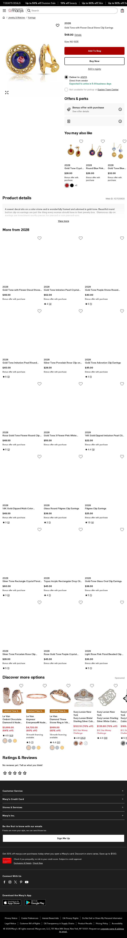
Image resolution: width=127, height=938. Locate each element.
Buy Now (94, 61)
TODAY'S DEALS (12, 3)
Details (78, 35)
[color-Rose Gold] (5, 741)
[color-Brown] (76, 743)
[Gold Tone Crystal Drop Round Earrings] (74, 150)
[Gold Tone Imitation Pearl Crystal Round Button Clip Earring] (63, 260)
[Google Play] (35, 902)
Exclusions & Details (22, 863)
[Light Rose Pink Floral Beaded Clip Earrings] (105, 624)
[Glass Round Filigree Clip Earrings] (63, 478)
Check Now (38, 863)
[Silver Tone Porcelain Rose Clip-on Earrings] (63, 333)
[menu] (4, 10)
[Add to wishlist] (58, 25)
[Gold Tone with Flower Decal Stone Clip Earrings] (22, 260)
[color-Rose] (81, 743)
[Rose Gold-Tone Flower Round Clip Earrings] (22, 405)
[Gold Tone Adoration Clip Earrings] (105, 333)
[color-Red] (67, 185)
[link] (74, 176)
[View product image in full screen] (7, 92)
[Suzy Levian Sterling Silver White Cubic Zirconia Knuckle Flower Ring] (107, 696)
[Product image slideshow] (32, 59)
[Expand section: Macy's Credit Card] (63, 799)
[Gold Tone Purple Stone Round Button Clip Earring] (105, 260)
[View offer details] (94, 109)
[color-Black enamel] (123, 743)
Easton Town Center (108, 89)
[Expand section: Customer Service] (63, 791)
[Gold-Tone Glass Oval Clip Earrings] (105, 551)
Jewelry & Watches (16, 17)
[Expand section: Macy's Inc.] (63, 816)
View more (63, 221)
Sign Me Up (63, 838)
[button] (32, 59)
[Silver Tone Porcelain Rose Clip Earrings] (22, 624)
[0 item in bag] (122, 10)
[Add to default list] (81, 141)
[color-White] (86, 743)
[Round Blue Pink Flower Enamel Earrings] (95, 150)
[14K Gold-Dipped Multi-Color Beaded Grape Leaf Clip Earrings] (22, 478)
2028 (67, 23)
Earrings (31, 17)
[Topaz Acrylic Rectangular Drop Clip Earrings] (63, 551)
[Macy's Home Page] (15, 10)
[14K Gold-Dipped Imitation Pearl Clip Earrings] (105, 405)
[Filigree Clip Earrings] (105, 478)
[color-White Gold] (10, 741)
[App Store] (11, 902)
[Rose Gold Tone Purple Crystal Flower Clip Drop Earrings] (63, 624)
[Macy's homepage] (3, 17)
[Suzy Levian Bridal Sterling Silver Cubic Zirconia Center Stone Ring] (84, 696)
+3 (76, 185)
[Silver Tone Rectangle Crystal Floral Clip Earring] (22, 551)
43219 (83, 77)
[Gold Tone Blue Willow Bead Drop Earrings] (117, 150)
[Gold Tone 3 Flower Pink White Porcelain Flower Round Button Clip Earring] (63, 405)
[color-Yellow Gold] (15, 741)
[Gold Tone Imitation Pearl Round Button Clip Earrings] (22, 333)
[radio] (66, 185)
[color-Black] (72, 185)
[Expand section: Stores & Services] (63, 807)
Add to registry (94, 69)
